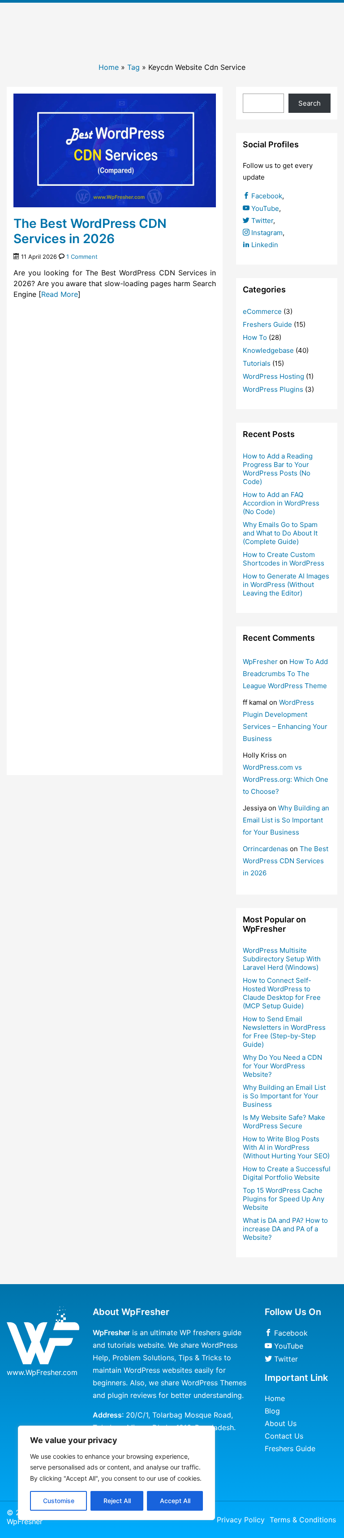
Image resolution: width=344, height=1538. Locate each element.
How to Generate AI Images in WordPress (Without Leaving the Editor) (286, 584)
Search (309, 103)
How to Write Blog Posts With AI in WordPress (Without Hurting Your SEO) (286, 1147)
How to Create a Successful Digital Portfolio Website (287, 1173)
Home (109, 67)
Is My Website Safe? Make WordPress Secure (284, 1121)
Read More (59, 294)
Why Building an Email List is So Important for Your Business (286, 820)
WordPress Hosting (273, 376)
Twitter (261, 220)
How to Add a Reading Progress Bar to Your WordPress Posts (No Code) (278, 469)
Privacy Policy (241, 1519)
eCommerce (262, 311)
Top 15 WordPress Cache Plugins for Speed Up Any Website (283, 1199)
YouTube (264, 208)
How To (255, 337)
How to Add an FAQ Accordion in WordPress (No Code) (281, 503)
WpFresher (260, 661)
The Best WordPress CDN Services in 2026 (90, 231)
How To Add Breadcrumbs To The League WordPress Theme (285, 673)
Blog (272, 1410)
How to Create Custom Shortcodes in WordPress (283, 558)
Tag (133, 67)
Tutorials (257, 363)
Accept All (175, 1500)
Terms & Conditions (303, 1519)
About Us (281, 1423)
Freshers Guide (267, 324)
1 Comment (82, 256)
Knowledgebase (268, 350)
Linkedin (263, 244)
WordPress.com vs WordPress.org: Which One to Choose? (285, 779)
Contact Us (284, 1435)
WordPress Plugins (273, 389)
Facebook (265, 196)
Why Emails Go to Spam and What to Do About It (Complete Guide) (280, 533)
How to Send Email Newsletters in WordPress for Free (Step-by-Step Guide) (284, 1032)
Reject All (117, 1500)
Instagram (266, 232)
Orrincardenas (265, 848)
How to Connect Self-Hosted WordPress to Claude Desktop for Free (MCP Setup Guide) (282, 993)
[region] (116, 1473)
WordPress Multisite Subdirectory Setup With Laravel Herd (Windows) (282, 959)
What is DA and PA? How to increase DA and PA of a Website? (285, 1229)
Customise (58, 1500)
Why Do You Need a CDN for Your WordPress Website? (282, 1066)
